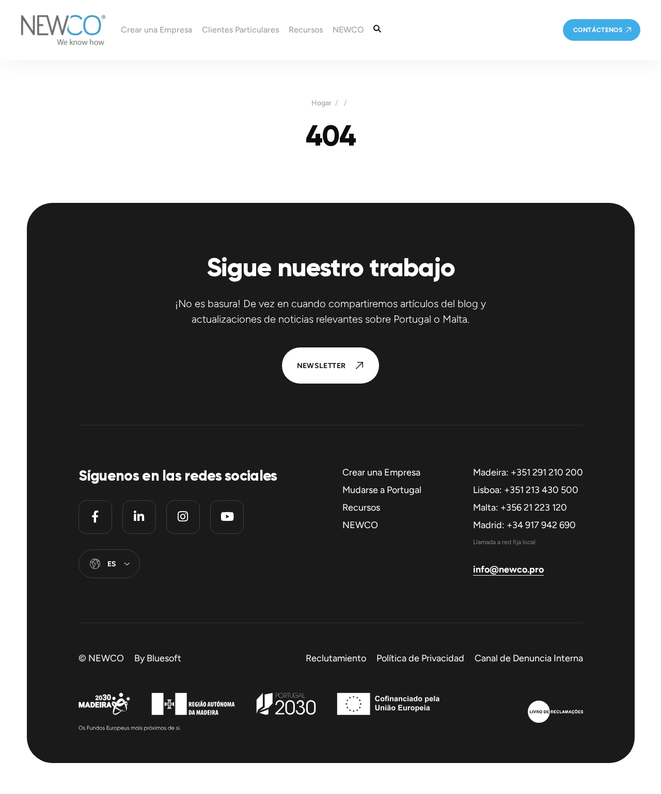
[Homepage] (52, 30)
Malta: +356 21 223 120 (520, 507)
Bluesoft (164, 658)
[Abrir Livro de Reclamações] (555, 713)
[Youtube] (227, 517)
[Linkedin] (139, 517)
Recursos (361, 507)
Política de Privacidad (420, 658)
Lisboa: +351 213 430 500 (525, 490)
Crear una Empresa (381, 472)
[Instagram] (183, 517)
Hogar (321, 103)
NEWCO (360, 525)
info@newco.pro (508, 569)
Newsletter (321, 365)
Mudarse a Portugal (381, 490)
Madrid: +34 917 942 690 (524, 525)
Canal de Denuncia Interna (529, 658)
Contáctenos (597, 30)
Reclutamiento (336, 658)
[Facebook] (95, 517)
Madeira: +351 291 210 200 (528, 472)
